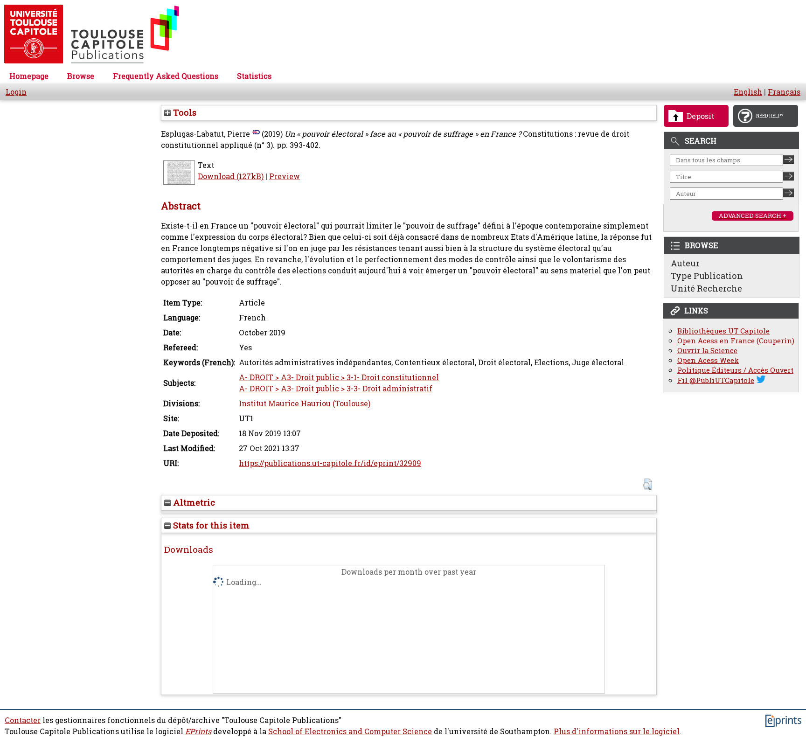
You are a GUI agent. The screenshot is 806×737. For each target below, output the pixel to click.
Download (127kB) (231, 176)
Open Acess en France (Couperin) (735, 341)
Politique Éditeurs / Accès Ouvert (735, 370)
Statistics (254, 76)
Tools (183, 112)
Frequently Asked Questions (165, 76)
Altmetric (193, 502)
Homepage (29, 76)
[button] (647, 484)
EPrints (198, 731)
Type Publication (707, 275)
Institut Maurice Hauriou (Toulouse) (304, 403)
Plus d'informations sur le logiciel (617, 731)
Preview (284, 176)
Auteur (685, 263)
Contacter (23, 720)
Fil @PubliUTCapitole (715, 380)
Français (784, 92)
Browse (80, 76)
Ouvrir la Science (707, 350)
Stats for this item (210, 525)
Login (16, 92)
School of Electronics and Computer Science (350, 731)
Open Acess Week (708, 360)
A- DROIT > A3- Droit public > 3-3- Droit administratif (335, 388)
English (748, 92)
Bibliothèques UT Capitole (723, 331)
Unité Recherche (706, 288)
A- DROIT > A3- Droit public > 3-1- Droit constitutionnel (339, 377)
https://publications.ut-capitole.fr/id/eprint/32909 (330, 463)
